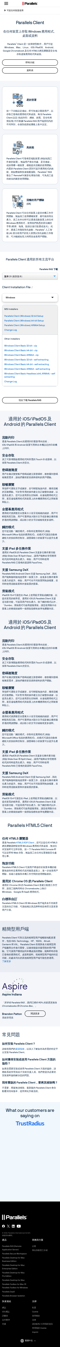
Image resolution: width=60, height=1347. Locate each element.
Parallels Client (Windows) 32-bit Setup (23, 316)
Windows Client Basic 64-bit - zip (21, 350)
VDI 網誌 (5, 1312)
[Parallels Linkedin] (13, 1226)
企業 (34, 1246)
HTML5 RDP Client (25, 843)
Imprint (35, 1332)
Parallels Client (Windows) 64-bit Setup (24, 321)
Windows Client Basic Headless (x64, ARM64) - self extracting (29, 375)
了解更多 (6, 961)
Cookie (35, 1312)
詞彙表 (5, 1316)
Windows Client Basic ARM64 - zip (21, 355)
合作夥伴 (6, 1320)
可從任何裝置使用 (13, 11)
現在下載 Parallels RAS (30, 400)
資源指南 (19, 1049)
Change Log (10, 330)
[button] (30, 1340)
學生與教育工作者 (40, 1250)
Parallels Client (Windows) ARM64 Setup (24, 325)
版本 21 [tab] (13, 276)
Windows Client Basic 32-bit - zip (20, 346)
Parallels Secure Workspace (14, 1254)
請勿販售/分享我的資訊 (42, 1324)
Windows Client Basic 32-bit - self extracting (26, 360)
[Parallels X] (8, 1226)
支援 (4, 1324)
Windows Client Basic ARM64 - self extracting (27, 369)
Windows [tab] (10, 297)
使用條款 (36, 1316)
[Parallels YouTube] (19, 1226)
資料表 (30, 70)
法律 (34, 1320)
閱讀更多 (35, 1014)
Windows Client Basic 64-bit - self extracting (26, 364)
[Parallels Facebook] (3, 1226)
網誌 (4, 1308)
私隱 (34, 1308)
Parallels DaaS (8, 1292)
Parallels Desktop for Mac (13, 1280)
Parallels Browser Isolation (13, 1296)
